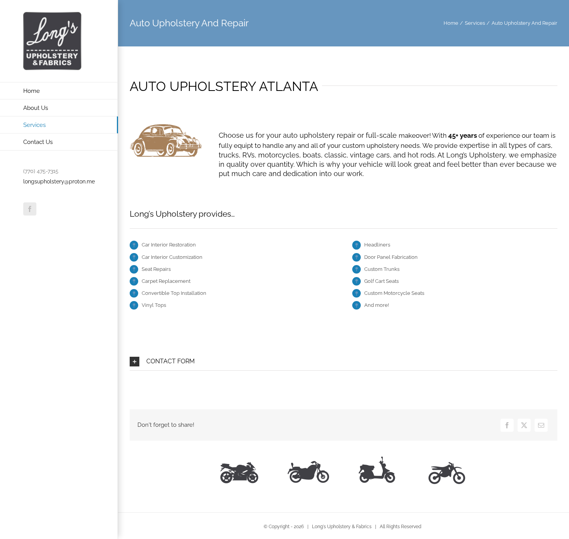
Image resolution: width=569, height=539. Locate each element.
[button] (343, 361)
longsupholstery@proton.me (59, 181)
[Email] (541, 425)
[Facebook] (507, 425)
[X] (524, 425)
